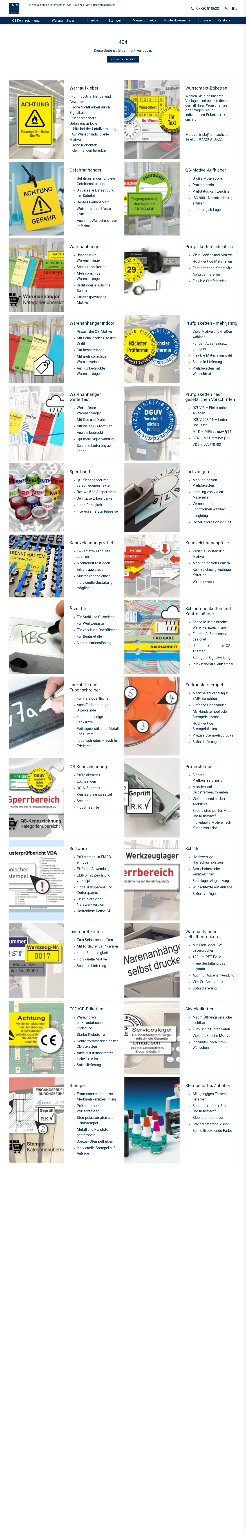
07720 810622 (206, 8)
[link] (17, 8)
